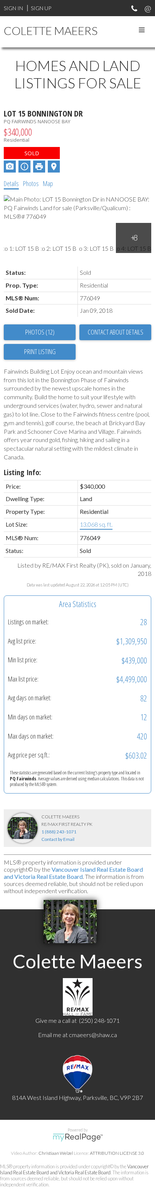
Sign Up (41, 8)
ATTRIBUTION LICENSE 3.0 (117, 1153)
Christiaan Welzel (55, 1153)
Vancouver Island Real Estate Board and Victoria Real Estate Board (73, 873)
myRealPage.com (77, 1137)
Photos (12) (40, 331)
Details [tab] (11, 183)
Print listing (40, 351)
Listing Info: (22, 472)
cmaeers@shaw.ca (93, 1034)
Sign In (13, 8)
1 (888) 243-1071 (58, 832)
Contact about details (115, 331)
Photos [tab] (31, 183)
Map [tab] (48, 183)
